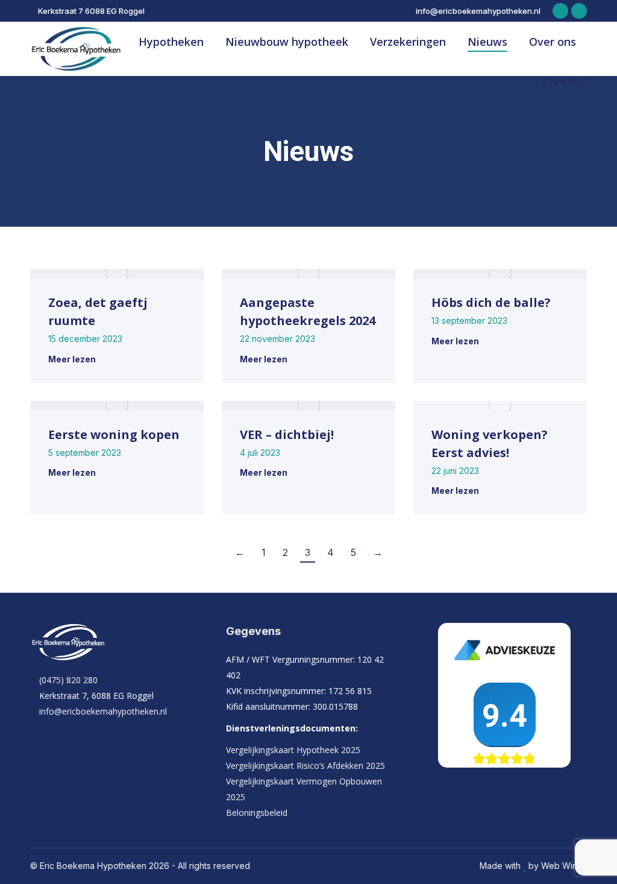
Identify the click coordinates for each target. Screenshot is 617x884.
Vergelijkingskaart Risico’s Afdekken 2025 (305, 765)
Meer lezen (72, 359)
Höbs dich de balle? (491, 302)
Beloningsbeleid (256, 812)
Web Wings (564, 865)
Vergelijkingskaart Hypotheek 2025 (293, 750)
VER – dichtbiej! (287, 434)
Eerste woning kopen (114, 434)
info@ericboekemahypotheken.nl (478, 11)
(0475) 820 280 (68, 680)
